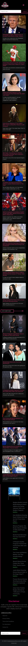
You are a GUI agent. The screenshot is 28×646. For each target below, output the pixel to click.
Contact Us (5, 627)
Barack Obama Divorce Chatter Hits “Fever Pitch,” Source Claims (19, 563)
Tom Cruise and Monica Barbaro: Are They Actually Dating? (20, 554)
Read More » (15, 512)
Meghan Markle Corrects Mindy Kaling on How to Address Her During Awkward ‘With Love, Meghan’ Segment (20, 506)
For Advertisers (6, 624)
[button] (23, 5)
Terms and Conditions (8, 621)
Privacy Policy (6, 618)
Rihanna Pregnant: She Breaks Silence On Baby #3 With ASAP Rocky (20, 528)
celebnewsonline (6, 613)
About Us (5, 615)
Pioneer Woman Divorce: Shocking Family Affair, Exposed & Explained (20, 581)
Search (25, 11)
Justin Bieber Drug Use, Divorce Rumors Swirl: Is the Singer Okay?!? (20, 572)
